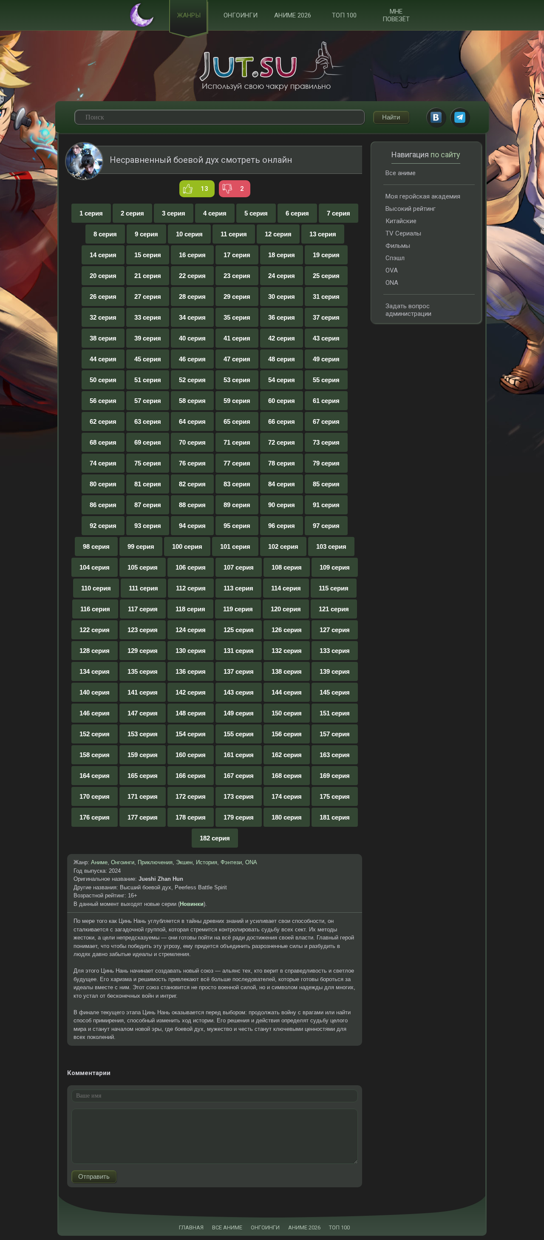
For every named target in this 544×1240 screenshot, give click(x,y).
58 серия (192, 400)
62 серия (103, 421)
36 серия (281, 317)
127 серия (335, 629)
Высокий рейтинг (410, 209)
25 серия (326, 275)
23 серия (237, 275)
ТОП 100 (344, 15)
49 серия (326, 359)
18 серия (281, 254)
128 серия (94, 650)
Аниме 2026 (292, 15)
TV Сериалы (403, 233)
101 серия (235, 546)
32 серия (103, 317)
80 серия (103, 484)
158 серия (94, 754)
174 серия (287, 796)
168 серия (287, 775)
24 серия (281, 275)
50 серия (103, 379)
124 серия (191, 629)
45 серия (147, 359)
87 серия (147, 504)
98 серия (96, 546)
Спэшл (395, 258)
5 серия (256, 213)
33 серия (147, 317)
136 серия (191, 671)
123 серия (143, 629)
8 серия (105, 234)
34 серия (192, 317)
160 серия (191, 754)
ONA (251, 862)
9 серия (146, 234)
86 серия (103, 504)
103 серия (331, 546)
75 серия (147, 463)
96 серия (281, 525)
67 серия (326, 421)
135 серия (143, 671)
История (206, 862)
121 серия (334, 609)
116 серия (95, 609)
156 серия (287, 734)
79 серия (326, 463)
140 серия (94, 692)
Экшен (184, 862)
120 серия (286, 609)
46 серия (192, 359)
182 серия (215, 838)
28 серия (192, 296)
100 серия (187, 546)
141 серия (143, 692)
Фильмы (397, 246)
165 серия (143, 775)
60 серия (281, 400)
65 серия (237, 421)
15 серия (147, 254)
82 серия (192, 484)
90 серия (281, 504)
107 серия (239, 567)
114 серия (286, 588)
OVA (391, 270)
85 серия (326, 484)
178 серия (191, 817)
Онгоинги (241, 15)
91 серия (326, 504)
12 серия (278, 234)
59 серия (237, 400)
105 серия (143, 567)
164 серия (94, 775)
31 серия (326, 296)
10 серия (189, 234)
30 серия (281, 296)
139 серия (335, 671)
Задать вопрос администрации (408, 310)
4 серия (215, 213)
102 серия (283, 546)
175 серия (335, 796)
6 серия (297, 213)
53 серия (237, 379)
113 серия (238, 588)
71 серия (237, 442)
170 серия (94, 796)
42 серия (281, 338)
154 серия (191, 734)
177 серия (143, 817)
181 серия (335, 817)
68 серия (103, 442)
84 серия (281, 484)
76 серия (192, 463)
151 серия (335, 713)
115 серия (333, 588)
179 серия (239, 817)
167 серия (239, 775)
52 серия (192, 379)
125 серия (239, 629)
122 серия (94, 629)
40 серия (192, 338)
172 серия (191, 796)
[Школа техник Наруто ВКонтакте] (436, 117)
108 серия (287, 567)
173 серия (239, 796)
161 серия (239, 754)
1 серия (91, 213)
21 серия (147, 275)
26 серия (103, 296)
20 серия (103, 275)
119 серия (238, 609)
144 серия (287, 692)
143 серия (239, 692)
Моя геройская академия (422, 196)
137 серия (239, 671)
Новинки (192, 904)
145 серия (335, 692)
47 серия (237, 359)
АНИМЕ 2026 (304, 1227)
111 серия (143, 588)
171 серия (143, 796)
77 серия (237, 463)
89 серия (237, 504)
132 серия (287, 650)
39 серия (147, 338)
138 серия (287, 671)
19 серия (326, 254)
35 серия (237, 317)
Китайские (400, 221)
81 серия (147, 484)
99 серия (141, 546)
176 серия (94, 817)
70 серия (192, 442)
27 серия (147, 296)
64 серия (192, 421)
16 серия (192, 254)
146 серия (94, 713)
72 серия (281, 442)
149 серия (239, 713)
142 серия (191, 692)
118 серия (190, 609)
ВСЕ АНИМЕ (227, 1227)
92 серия (103, 525)
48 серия (281, 359)
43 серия (326, 338)
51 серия (147, 379)
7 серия (338, 213)
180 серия (287, 817)
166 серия (191, 775)
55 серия (326, 379)
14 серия (103, 254)
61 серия (326, 400)
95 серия (237, 525)
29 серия (237, 296)
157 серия (335, 734)
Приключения (155, 862)
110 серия (96, 588)
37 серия (326, 317)
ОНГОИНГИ (265, 1227)
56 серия (103, 400)
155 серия (239, 734)
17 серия (237, 254)
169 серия (335, 775)
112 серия (191, 588)
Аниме (99, 862)
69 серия (147, 442)
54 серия (281, 379)
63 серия (147, 421)
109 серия (335, 567)
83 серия (237, 484)
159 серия (143, 754)
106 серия (191, 567)
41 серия (237, 338)
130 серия (191, 650)
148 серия (191, 713)
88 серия (192, 504)
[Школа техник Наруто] (272, 66)
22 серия (192, 275)
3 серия (173, 213)
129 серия (143, 650)
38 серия (103, 338)
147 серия (143, 713)
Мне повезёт (396, 15)
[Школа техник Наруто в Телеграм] (460, 117)
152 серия (94, 734)
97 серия (326, 525)
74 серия (103, 463)
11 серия (234, 234)
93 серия (147, 525)
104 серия (94, 567)
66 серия (281, 421)
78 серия (281, 463)
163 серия (335, 754)
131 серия (239, 650)
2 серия (132, 213)
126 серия (287, 629)
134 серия (94, 671)
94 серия (192, 525)
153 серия (143, 734)
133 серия (335, 650)
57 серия (147, 400)
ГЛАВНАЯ (191, 1227)
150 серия (287, 713)
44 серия (103, 359)
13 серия (322, 234)
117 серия (143, 609)
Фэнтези (231, 862)
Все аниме (400, 173)
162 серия (287, 754)
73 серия (326, 442)
